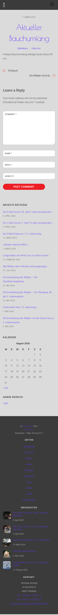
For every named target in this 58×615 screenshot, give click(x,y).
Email (9, 165)
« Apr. (6, 388)
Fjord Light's (28, 426)
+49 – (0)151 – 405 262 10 (29, 599)
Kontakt (29, 488)
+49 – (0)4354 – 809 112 (29, 595)
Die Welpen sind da (39, 75)
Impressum (29, 430)
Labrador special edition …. (16, 244)
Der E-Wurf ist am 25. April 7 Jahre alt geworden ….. (29, 212)
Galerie (29, 464)
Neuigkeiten (29, 446)
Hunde (29, 494)
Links (29, 482)
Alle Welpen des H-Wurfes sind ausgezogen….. (26, 266)
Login (5, 403)
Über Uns (29, 452)
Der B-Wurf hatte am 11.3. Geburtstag (22, 233)
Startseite (29, 470)
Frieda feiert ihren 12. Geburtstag (19, 307)
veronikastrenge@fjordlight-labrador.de (29, 603)
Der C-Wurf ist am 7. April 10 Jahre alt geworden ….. (29, 222)
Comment (11, 114)
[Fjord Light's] (4, 5)
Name (8, 153)
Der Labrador (29, 499)
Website (9, 176)
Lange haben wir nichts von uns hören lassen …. (27, 255)
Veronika (22, 48)
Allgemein (36, 48)
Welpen (29, 458)
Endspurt (13, 70)
